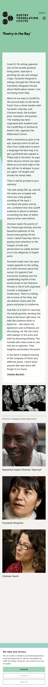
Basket (42, 13)
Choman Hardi (10, 576)
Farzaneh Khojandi (12, 522)
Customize (24, 676)
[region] (24, 667)
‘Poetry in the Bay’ (16, 34)
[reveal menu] (44, 18)
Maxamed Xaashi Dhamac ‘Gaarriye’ (22, 469)
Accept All (24, 669)
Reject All (24, 682)
